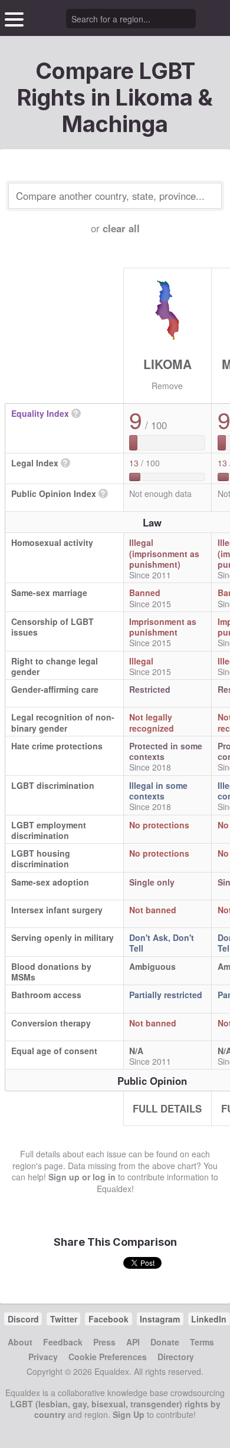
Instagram (160, 1319)
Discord (23, 1319)
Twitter (63, 1319)
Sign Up (128, 1414)
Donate (164, 1342)
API (133, 1342)
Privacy (43, 1357)
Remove (167, 385)
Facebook (108, 1319)
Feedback (63, 1342)
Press (104, 1342)
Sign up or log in (82, 1177)
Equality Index (40, 413)
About (20, 1342)
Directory (175, 1357)
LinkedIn (208, 1319)
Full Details (167, 1108)
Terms (202, 1342)
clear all (121, 228)
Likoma (167, 364)
